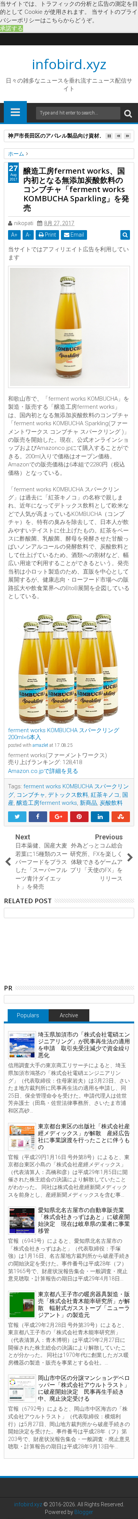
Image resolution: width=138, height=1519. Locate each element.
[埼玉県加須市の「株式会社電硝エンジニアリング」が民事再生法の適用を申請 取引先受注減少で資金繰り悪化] (22, 1045)
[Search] (128, 113)
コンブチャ (30, 794)
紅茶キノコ (105, 794)
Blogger (83, 1512)
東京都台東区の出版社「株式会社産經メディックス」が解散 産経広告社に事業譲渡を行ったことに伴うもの (84, 1137)
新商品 (88, 802)
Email (76, 235)
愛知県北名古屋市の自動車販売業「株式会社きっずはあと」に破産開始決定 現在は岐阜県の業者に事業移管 (84, 1220)
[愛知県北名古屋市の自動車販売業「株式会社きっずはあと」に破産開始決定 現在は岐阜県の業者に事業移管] (22, 1220)
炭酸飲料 (111, 802)
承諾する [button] (11, 28)
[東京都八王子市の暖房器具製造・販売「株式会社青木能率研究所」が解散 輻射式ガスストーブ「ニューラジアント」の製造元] (22, 1304)
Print (50, 235)
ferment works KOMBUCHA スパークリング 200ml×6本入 (63, 734)
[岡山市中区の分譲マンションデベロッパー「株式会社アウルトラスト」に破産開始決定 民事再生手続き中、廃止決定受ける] (22, 1388)
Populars (28, 1015)
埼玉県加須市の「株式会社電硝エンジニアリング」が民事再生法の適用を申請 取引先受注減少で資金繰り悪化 (84, 1045)
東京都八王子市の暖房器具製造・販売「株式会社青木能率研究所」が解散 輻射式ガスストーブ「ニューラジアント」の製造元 (84, 1304)
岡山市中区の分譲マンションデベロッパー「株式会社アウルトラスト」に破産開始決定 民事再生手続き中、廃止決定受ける (84, 1388)
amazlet (40, 745)
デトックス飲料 (68, 794)
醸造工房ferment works (46, 802)
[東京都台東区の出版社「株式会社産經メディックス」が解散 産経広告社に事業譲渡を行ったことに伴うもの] (22, 1136)
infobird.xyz (69, 64)
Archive (69, 1015)
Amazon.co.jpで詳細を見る (43, 771)
